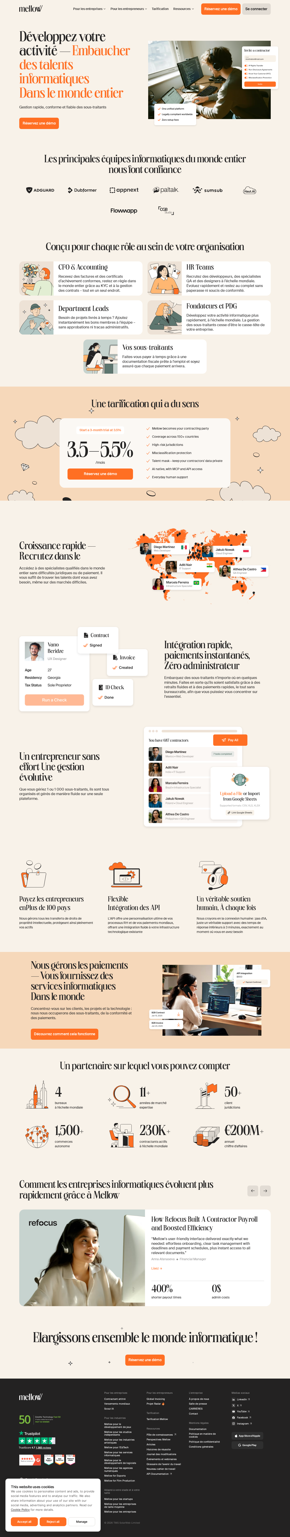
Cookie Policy (20, 1509)
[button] (252, 1191)
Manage (81, 1521)
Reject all (53, 1521)
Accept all (24, 1521)
